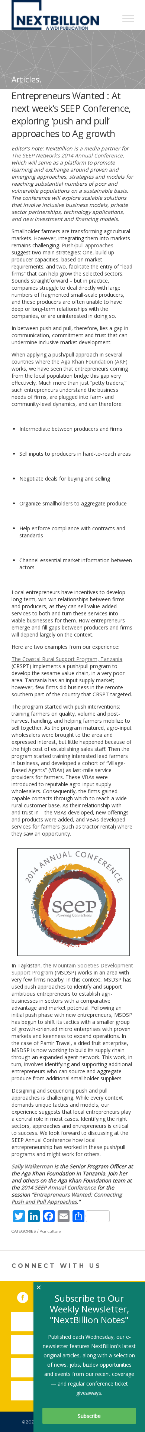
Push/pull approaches (87, 245)
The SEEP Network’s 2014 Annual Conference (67, 155)
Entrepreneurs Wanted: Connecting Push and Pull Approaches (67, 1198)
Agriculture (50, 1231)
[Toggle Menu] (128, 18)
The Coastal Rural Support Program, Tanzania (67, 659)
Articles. (27, 79)
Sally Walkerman (32, 1166)
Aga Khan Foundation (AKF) (94, 361)
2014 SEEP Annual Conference (58, 1187)
